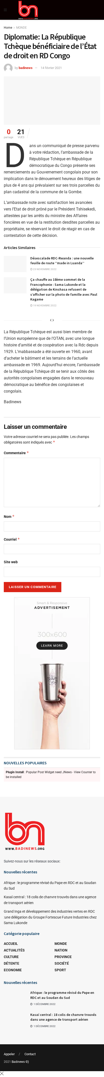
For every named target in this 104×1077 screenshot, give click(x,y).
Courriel (12, 539)
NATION (61, 950)
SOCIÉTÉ (62, 963)
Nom (9, 516)
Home (8, 27)
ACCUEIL (11, 944)
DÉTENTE (11, 963)
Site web (11, 562)
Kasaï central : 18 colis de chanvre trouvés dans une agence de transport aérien (63, 1017)
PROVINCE (63, 957)
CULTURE (11, 957)
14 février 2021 (51, 68)
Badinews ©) (20, 1062)
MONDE (21, 27)
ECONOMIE (13, 970)
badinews (26, 68)
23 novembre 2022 (45, 269)
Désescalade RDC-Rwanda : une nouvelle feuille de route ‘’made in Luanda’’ (62, 261)
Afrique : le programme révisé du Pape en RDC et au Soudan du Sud (62, 995)
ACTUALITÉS (14, 950)
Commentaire (16, 452)
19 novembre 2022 (45, 305)
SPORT (60, 970)
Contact (30, 1054)
